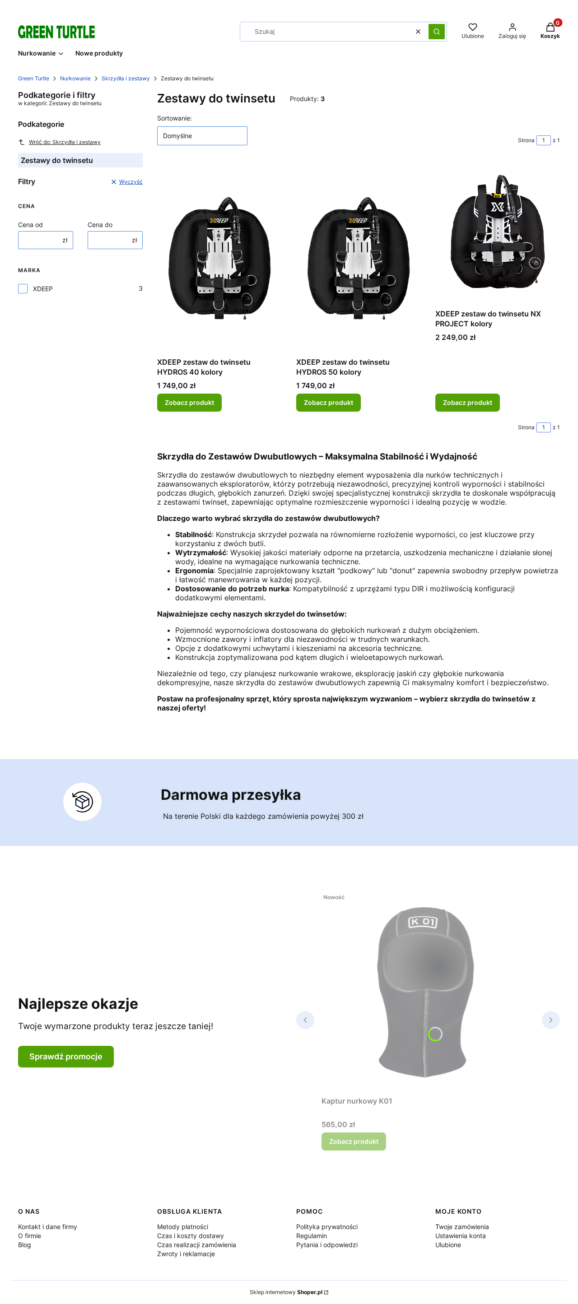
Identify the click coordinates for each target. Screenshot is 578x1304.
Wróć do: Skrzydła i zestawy (65, 142)
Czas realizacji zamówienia (196, 1244)
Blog (24, 1244)
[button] (437, 31)
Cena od (30, 224)
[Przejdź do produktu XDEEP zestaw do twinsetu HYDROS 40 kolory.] (219, 258)
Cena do (100, 224)
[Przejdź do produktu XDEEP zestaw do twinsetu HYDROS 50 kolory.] (358, 258)
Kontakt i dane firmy (47, 1226)
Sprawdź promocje (66, 1056)
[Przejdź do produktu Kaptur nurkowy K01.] (428, 990)
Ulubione (448, 1244)
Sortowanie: (174, 118)
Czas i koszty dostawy (190, 1235)
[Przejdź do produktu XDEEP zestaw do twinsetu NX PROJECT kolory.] (497, 234)
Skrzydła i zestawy (126, 78)
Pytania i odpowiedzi (327, 1244)
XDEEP (43, 288)
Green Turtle (33, 78)
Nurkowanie (75, 78)
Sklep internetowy (286, 1292)
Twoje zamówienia (462, 1226)
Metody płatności (182, 1226)
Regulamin (311, 1235)
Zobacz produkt (189, 402)
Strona (526, 140)
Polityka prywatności (327, 1226)
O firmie (29, 1235)
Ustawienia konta (460, 1235)
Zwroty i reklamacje (186, 1254)
